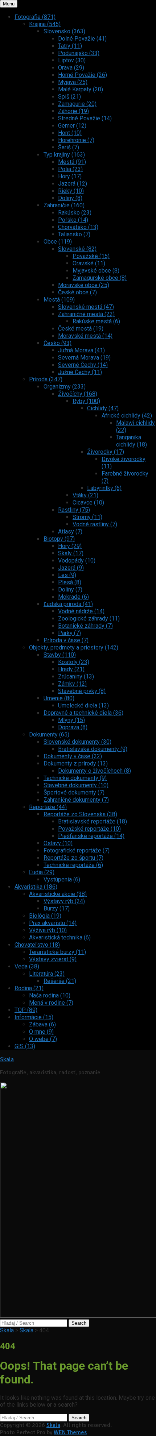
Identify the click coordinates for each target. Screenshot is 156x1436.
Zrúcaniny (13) (76, 676)
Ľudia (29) (41, 872)
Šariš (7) (68, 147)
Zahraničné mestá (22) (86, 314)
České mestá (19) (80, 328)
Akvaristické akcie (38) (58, 894)
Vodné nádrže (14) (81, 611)
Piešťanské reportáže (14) (91, 836)
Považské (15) (91, 256)
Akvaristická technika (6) (60, 937)
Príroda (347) (45, 379)
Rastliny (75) (74, 509)
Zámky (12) (72, 683)
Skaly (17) (70, 553)
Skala (7, 1059)
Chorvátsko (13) (78, 227)
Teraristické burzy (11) (57, 952)
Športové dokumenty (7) (74, 792)
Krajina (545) (45, 24)
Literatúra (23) (47, 973)
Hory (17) (70, 176)
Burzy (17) (57, 908)
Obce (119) (58, 241)
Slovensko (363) (64, 31)
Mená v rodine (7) (51, 1002)
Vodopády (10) (76, 560)
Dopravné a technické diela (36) (83, 712)
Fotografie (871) (35, 16)
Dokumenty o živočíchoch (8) (94, 770)
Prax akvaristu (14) (53, 923)
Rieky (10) (71, 190)
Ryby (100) (86, 401)
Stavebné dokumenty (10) (76, 785)
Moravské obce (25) (83, 285)
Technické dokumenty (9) (75, 778)
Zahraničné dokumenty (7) (76, 799)
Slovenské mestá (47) (86, 306)
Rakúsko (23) (74, 212)
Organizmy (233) (65, 386)
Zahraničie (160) (64, 205)
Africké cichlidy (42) (127, 415)
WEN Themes (70, 1432)
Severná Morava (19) (84, 357)
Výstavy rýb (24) (64, 901)
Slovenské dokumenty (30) (77, 741)
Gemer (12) (72, 125)
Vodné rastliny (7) (95, 524)
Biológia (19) (45, 915)
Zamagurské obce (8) (100, 277)
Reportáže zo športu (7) (73, 857)
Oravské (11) (89, 263)
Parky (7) (69, 633)
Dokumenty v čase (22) (73, 756)
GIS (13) (25, 1046)
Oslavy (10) (58, 843)
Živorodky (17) (105, 451)
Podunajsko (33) (78, 53)
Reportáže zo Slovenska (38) (80, 814)
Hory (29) (70, 546)
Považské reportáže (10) (89, 828)
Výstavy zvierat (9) (53, 959)
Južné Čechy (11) (80, 372)
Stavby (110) (60, 654)
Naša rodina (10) (49, 995)
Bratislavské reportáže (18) (92, 821)
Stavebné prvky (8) (82, 691)
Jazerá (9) (71, 567)
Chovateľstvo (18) (37, 944)
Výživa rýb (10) (48, 930)
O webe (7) (43, 1039)
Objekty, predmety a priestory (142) (73, 647)
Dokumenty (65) (49, 734)
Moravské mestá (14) (85, 335)
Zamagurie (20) (77, 103)
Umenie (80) (59, 698)
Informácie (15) (34, 1017)
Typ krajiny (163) (64, 154)
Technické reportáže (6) (73, 865)
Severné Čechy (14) (83, 364)
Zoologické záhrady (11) (89, 618)
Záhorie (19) (73, 111)
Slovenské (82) (77, 248)
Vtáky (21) (85, 495)
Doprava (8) (72, 727)
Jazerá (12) (72, 183)
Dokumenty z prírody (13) (76, 763)
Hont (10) (70, 132)
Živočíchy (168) (77, 393)
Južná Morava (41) (81, 350)
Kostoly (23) (73, 662)
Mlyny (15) (71, 720)
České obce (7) (77, 292)
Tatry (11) (70, 45)
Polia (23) (70, 169)
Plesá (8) (69, 582)
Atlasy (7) (70, 531)
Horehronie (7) (76, 140)
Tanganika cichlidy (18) (131, 441)
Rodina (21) (29, 988)
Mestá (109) (59, 299)
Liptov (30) (72, 60)
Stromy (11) (87, 517)
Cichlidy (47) (103, 408)
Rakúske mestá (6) (96, 321)
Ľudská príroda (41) (68, 604)
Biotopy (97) (59, 538)
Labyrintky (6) (104, 488)
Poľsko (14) (73, 219)
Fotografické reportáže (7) (77, 850)
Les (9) (67, 575)
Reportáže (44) (48, 807)
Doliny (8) (70, 198)
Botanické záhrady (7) (85, 625)
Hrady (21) (71, 669)
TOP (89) (26, 1010)
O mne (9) (41, 1031)
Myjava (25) (72, 82)
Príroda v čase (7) (66, 640)
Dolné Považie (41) (82, 38)
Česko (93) (57, 343)
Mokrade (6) (73, 596)
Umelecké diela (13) (83, 705)
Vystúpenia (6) (62, 879)
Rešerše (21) (60, 981)
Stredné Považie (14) (85, 118)
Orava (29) (71, 67)
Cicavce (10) (88, 502)
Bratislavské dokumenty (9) (92, 749)
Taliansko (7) (74, 234)
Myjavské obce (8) (96, 270)
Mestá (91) (72, 161)
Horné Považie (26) (82, 74)
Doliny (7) (70, 589)
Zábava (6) (42, 1024)
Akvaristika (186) (36, 886)
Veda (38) (27, 966)
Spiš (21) (69, 96)
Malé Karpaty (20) (80, 89)
